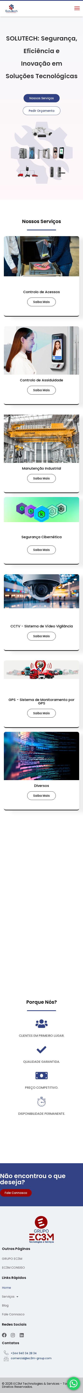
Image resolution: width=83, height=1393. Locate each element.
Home (6, 1287)
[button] (76, 9)
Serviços (8, 1296)
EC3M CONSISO (13, 1267)
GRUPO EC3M (12, 1258)
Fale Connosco (13, 1314)
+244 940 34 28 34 (24, 1353)
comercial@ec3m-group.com (31, 1358)
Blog (5, 1305)
